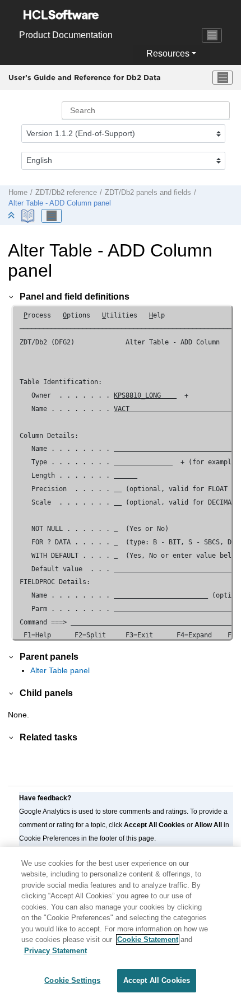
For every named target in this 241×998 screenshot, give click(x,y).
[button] (12, 296)
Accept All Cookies (156, 980)
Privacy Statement (55, 950)
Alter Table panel (60, 670)
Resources (167, 53)
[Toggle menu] (222, 78)
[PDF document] (29, 216)
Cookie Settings (72, 980)
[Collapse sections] (12, 215)
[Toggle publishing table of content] (51, 216)
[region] (120, 922)
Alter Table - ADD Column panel (59, 203)
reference (66, 193)
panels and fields (148, 193)
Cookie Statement (147, 939)
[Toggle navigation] (212, 35)
